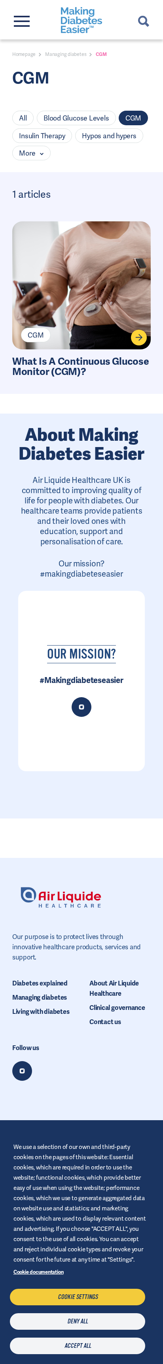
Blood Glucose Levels (76, 118)
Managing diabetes (65, 54)
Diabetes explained (40, 983)
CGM (133, 118)
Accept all (77, 1345)
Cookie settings (78, 1297)
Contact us (105, 1022)
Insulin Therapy (42, 135)
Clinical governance (117, 1008)
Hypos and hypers (109, 135)
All (23, 118)
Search (143, 21)
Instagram (22, 1071)
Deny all (77, 1321)
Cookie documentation (38, 1272)
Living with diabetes (41, 1012)
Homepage (24, 54)
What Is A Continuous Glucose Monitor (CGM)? (80, 366)
